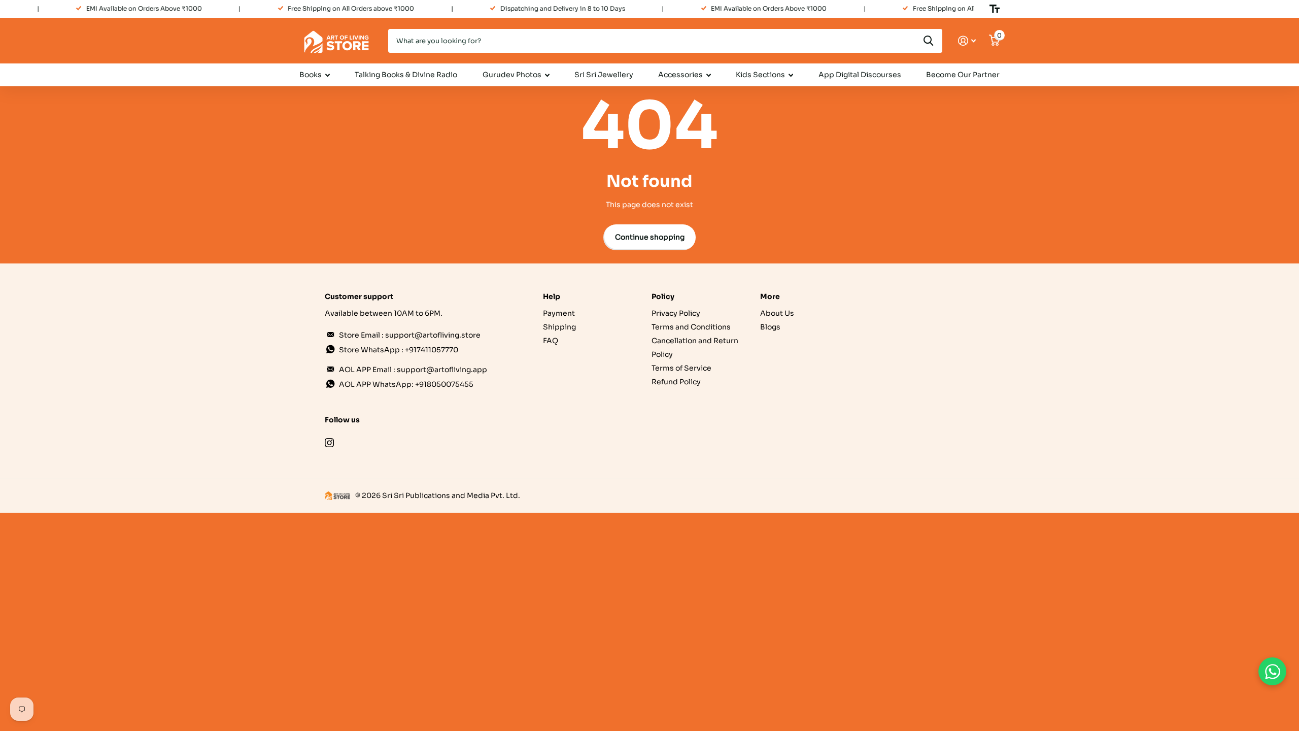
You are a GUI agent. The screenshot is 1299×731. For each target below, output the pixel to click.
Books (310, 74)
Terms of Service (681, 368)
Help (551, 296)
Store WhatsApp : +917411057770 (398, 349)
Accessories (680, 74)
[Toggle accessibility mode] (994, 9)
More (770, 296)
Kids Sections (760, 74)
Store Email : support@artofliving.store (410, 335)
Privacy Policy (676, 313)
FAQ (550, 340)
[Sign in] (967, 40)
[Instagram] (329, 442)
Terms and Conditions (691, 326)
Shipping (559, 326)
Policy (663, 296)
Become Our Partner (963, 74)
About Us (777, 313)
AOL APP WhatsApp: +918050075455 (406, 384)
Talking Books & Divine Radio (406, 74)
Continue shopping (650, 237)
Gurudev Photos (512, 74)
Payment (559, 313)
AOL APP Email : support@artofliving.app (413, 369)
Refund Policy (676, 381)
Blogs (770, 326)
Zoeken (928, 41)
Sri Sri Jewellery (603, 74)
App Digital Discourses (859, 74)
